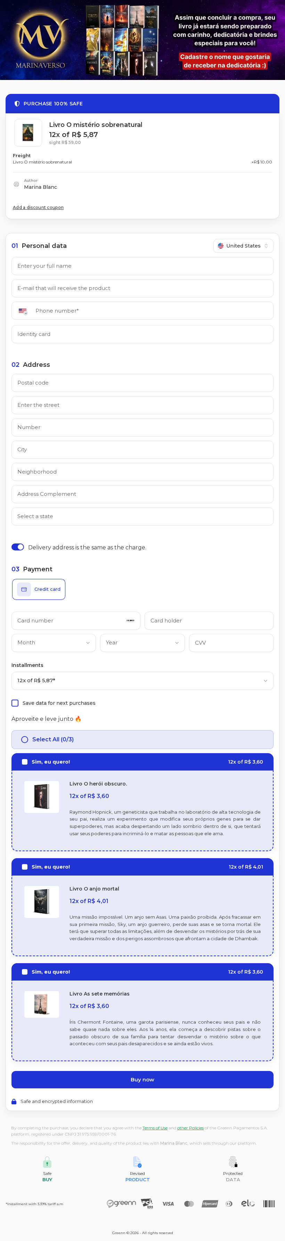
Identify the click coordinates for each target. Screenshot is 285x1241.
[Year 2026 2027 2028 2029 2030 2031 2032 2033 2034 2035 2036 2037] (142, 644)
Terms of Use (155, 1127)
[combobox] (243, 246)
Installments (27, 665)
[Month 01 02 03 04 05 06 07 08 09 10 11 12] (53, 644)
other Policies (190, 1127)
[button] (25, 310)
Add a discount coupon (38, 207)
